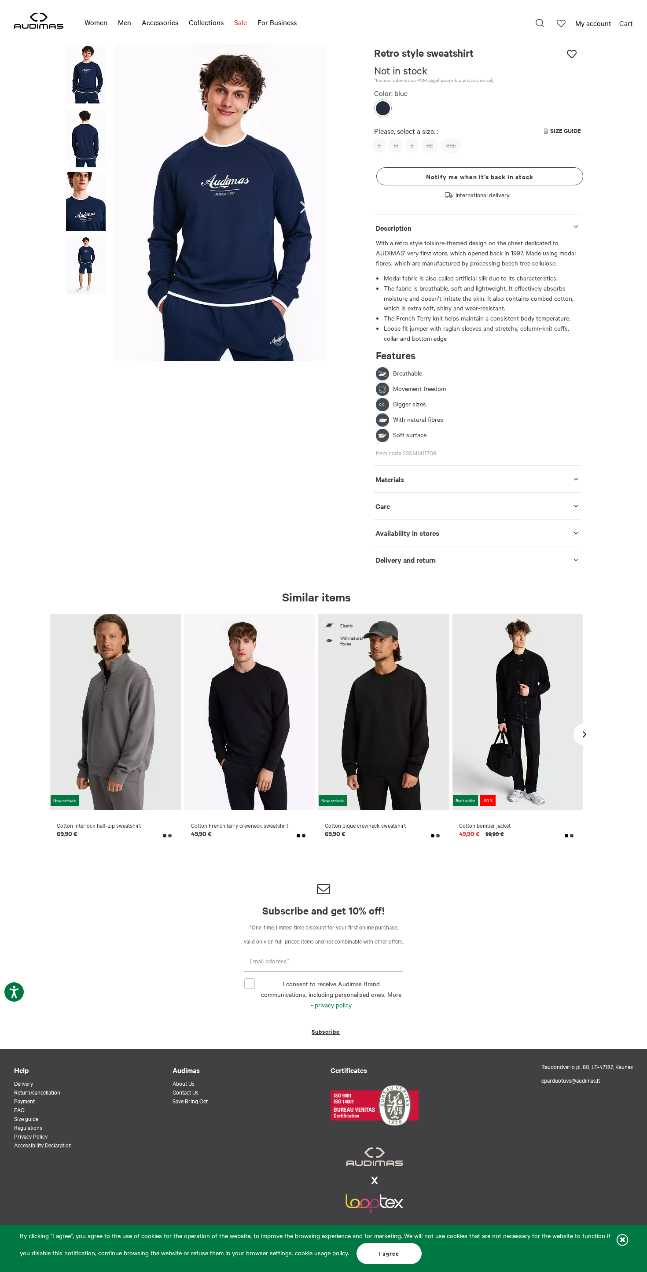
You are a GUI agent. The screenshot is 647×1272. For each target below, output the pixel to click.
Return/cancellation (37, 1092)
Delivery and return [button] (405, 559)
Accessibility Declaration (43, 1145)
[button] (86, 75)
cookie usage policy (321, 1252)
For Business (277, 22)
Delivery (23, 1083)
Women (96, 22)
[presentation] (306, 202)
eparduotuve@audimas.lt (570, 1080)
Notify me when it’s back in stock (479, 176)
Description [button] (393, 227)
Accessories (160, 22)
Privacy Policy (31, 1136)
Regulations (28, 1127)
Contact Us (186, 1092)
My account (593, 23)
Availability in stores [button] (407, 533)
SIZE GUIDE (565, 130)
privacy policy (333, 1004)
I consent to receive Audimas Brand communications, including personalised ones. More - (331, 994)
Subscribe (326, 1031)
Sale (240, 22)
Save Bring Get (190, 1101)
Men (124, 22)
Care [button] (382, 506)
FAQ (19, 1109)
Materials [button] (389, 479)
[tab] (477, 226)
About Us (184, 1083)
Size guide (26, 1118)
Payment (24, 1101)
